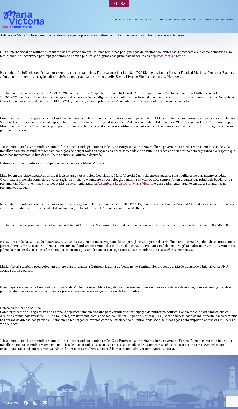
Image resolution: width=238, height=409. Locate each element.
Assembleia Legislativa (114, 183)
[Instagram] (115, 3)
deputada (157, 56)
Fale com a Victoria (219, 19)
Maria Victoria (174, 56)
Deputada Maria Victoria (132, 19)
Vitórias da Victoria (170, 19)
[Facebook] (123, 3)
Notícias (195, 19)
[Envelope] (44, 403)
